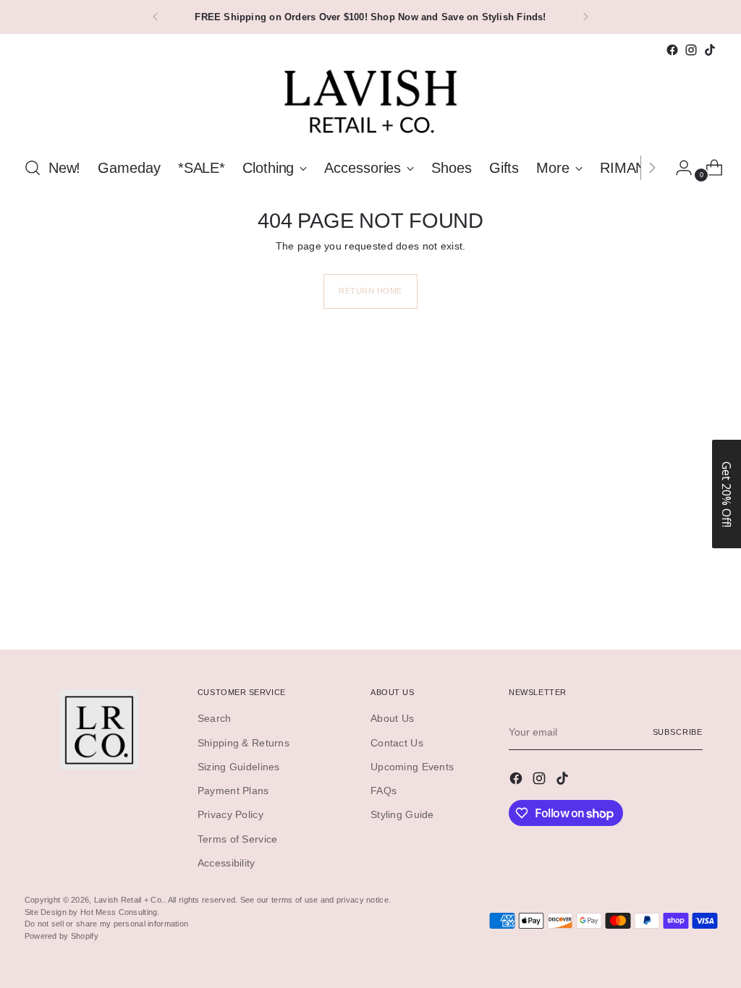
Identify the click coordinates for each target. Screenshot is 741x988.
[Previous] (156, 17)
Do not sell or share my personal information (106, 923)
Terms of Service (238, 839)
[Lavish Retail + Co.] (370, 101)
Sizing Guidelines (239, 766)
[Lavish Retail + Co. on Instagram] (691, 49)
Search (215, 718)
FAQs (383, 790)
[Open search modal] (32, 167)
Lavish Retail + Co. (129, 899)
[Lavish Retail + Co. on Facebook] (672, 49)
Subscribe (678, 732)
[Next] (585, 17)
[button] (726, 494)
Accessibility (226, 863)
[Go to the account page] (678, 167)
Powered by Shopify (61, 936)
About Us (392, 718)
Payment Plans (233, 790)
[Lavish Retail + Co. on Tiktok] (709, 49)
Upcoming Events (412, 766)
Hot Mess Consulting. (120, 912)
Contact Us (396, 743)
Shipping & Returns (243, 743)
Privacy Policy (230, 814)
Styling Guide (402, 814)
